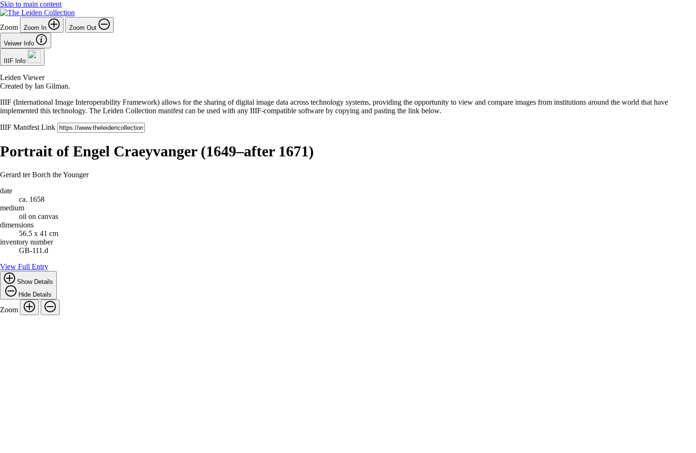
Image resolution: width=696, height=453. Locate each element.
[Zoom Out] (50, 307)
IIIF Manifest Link (28, 127)
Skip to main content (31, 4)
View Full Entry (24, 267)
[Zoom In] (29, 307)
